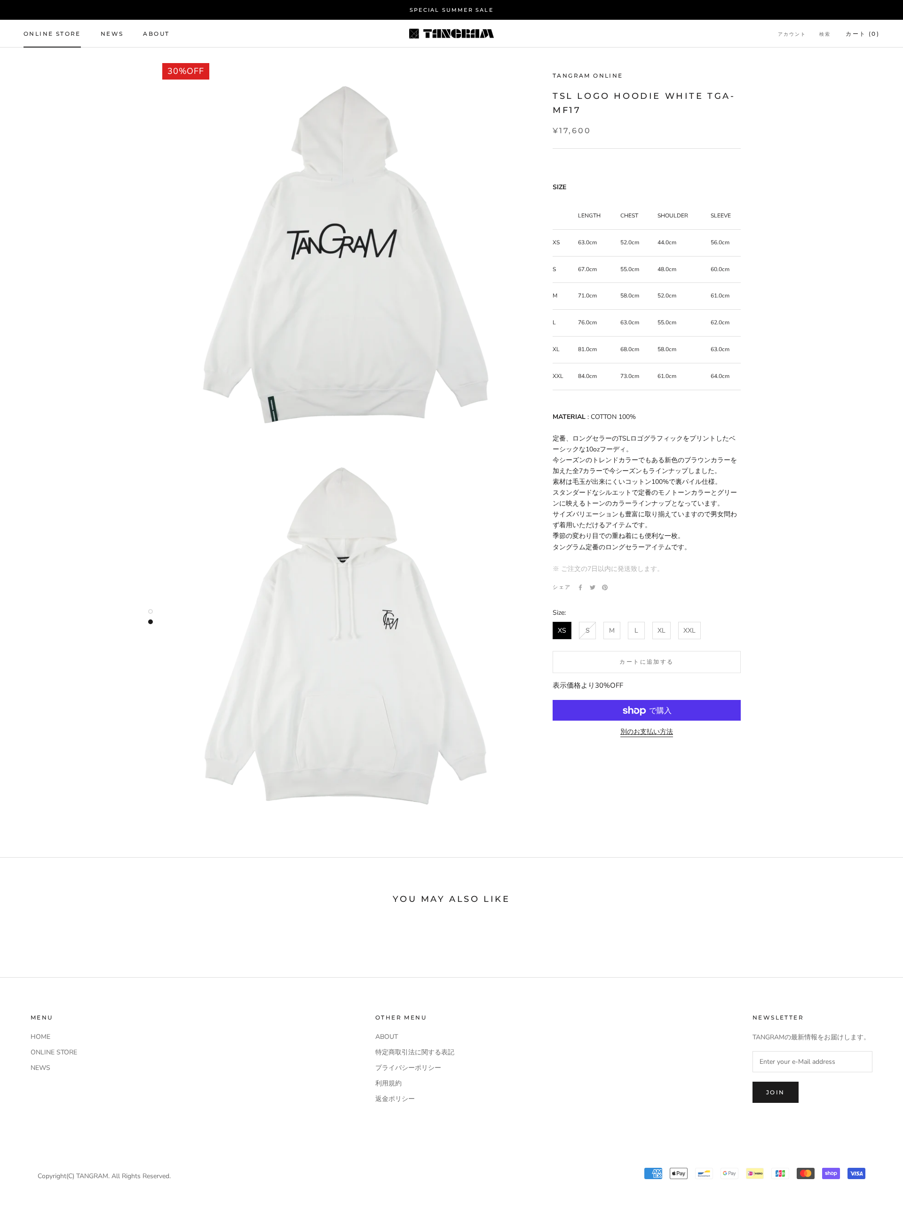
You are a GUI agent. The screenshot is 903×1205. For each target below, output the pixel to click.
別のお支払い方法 (646, 732)
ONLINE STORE (52, 33)
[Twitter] (592, 587)
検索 (825, 34)
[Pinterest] (605, 587)
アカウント (792, 34)
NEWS (112, 33)
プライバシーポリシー (408, 1067)
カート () (862, 33)
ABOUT (156, 33)
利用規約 (388, 1083)
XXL (689, 631)
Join (775, 1092)
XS (562, 631)
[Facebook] (580, 587)
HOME (40, 1036)
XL (661, 631)
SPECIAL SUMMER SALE (451, 10)
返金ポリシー (395, 1098)
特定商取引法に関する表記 (414, 1052)
